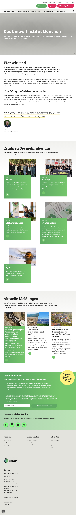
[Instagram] (12, 424)
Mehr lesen (20, 179)
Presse (66, 2)
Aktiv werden (33, 437)
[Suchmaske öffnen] (74, 11)
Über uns (44, 2)
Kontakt (72, 2)
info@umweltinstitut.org (14, 399)
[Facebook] (6, 424)
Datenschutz (7, 504)
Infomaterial (52, 2)
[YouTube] (18, 424)
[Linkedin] (24, 424)
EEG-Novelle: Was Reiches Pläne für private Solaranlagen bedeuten (61, 336)
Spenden (52, 6)
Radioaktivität (35, 11)
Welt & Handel (48, 11)
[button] (3, 511)
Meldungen (54, 444)
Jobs (52, 447)
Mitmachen (41, 6)
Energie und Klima (8, 442)
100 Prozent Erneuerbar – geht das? (38, 334)
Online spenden (31, 442)
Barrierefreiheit (8, 502)
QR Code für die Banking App (11, 497)
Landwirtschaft (9, 11)
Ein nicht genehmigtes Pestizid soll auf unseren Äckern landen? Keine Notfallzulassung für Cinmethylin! (14, 337)
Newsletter (60, 2)
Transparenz (54, 442)
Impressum (6, 501)
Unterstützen (60, 11)
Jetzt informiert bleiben (44, 406)
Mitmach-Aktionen (32, 440)
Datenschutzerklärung (12, 401)
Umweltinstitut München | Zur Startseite (11, 4)
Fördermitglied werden (65, 6)
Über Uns (55, 437)
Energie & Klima (22, 11)
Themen (7, 437)
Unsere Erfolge (55, 440)
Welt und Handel (8, 445)
